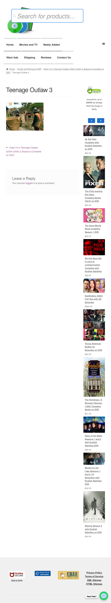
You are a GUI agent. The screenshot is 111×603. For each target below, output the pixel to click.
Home (10, 44)
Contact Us (64, 57)
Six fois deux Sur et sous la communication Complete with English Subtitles (93, 265)
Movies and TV (28, 44)
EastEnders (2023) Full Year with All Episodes (94, 299)
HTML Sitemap (94, 584)
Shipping (29, 57)
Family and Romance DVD (29, 69)
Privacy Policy (94, 572)
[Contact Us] (103, 595)
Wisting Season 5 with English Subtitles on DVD (93, 529)
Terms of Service (94, 576)
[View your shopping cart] (94, 42)
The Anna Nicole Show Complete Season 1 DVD (93, 228)
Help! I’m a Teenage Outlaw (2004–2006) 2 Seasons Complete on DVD (23, 151)
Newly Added (51, 44)
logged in (30, 183)
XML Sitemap (94, 580)
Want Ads (12, 57)
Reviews (46, 57)
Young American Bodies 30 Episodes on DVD (93, 346)
